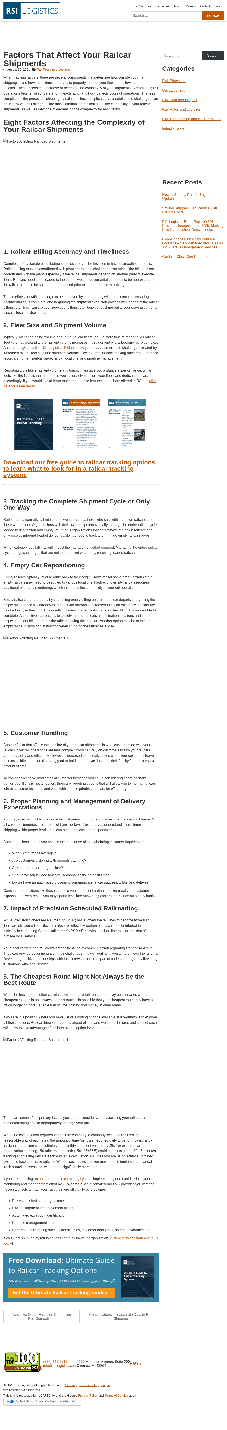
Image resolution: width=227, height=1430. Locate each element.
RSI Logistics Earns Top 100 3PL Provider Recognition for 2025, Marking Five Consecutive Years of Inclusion (193, 226)
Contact (205, 6)
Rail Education (174, 81)
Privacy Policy (89, 1385)
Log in (105, 1385)
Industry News (173, 128)
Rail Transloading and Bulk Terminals (191, 119)
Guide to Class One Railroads (185, 257)
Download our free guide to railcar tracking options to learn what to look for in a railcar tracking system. (79, 468)
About (177, 6)
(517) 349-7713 (55, 1362)
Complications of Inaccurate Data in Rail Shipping (120, 1316)
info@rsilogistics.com (60, 1366)
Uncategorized (173, 90)
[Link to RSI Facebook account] (131, 1364)
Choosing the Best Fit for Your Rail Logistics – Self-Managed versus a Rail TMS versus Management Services (193, 243)
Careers (191, 6)
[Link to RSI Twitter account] (135, 1364)
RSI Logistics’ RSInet (58, 348)
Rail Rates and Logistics (53, 69)
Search (213, 55)
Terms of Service (116, 1395)
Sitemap (71, 1385)
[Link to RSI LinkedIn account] (139, 1364)
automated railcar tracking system (65, 1179)
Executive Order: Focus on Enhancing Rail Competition (41, 1316)
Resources (162, 6)
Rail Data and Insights (179, 100)
